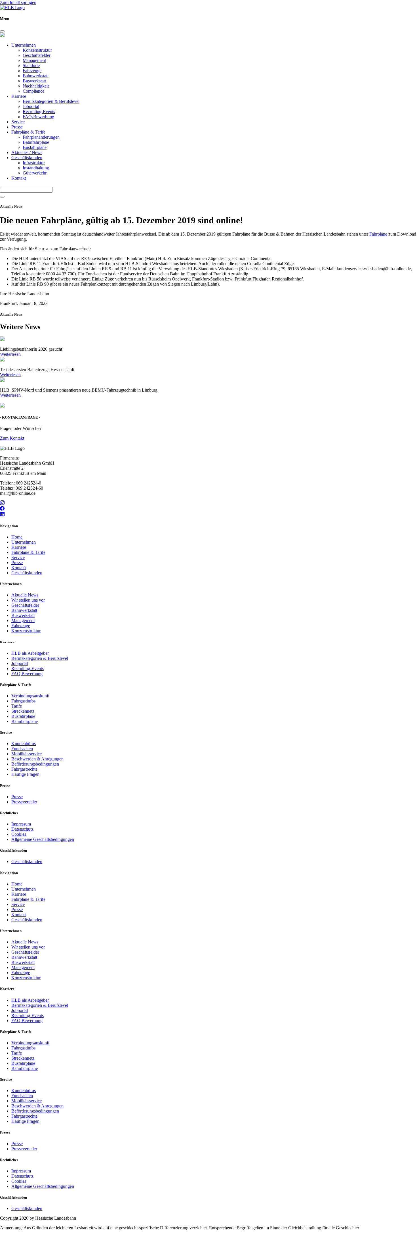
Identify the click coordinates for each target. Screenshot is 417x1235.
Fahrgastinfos (23, 700)
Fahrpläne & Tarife (28, 132)
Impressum (21, 824)
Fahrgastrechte (24, 769)
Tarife (16, 706)
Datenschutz (22, 829)
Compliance (33, 91)
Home (16, 537)
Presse (17, 126)
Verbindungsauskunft (30, 695)
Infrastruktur (34, 162)
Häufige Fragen (25, 774)
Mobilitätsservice (26, 753)
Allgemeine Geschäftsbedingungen (42, 839)
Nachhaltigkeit (36, 86)
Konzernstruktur (37, 50)
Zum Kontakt (12, 438)
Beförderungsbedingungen (35, 764)
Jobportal (31, 106)
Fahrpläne (378, 234)
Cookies (18, 834)
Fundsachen (22, 748)
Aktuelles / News (26, 152)
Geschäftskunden (26, 157)
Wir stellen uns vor (28, 600)
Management (34, 60)
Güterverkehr (35, 173)
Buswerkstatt (34, 80)
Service (18, 121)
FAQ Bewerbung (27, 673)
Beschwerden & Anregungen (37, 758)
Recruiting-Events (39, 111)
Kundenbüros (23, 743)
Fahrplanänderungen (41, 137)
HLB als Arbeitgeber (30, 653)
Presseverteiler (24, 801)
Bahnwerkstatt (36, 75)
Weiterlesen (10, 354)
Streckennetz (22, 711)
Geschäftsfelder (36, 55)
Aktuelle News (24, 594)
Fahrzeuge (32, 70)
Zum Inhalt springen (18, 2)
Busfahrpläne (35, 147)
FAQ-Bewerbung (38, 116)
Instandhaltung (36, 167)
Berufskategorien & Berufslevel (51, 101)
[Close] (2, 31)
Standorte (31, 65)
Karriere (18, 96)
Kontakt (18, 178)
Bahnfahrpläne (36, 142)
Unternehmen (23, 45)
